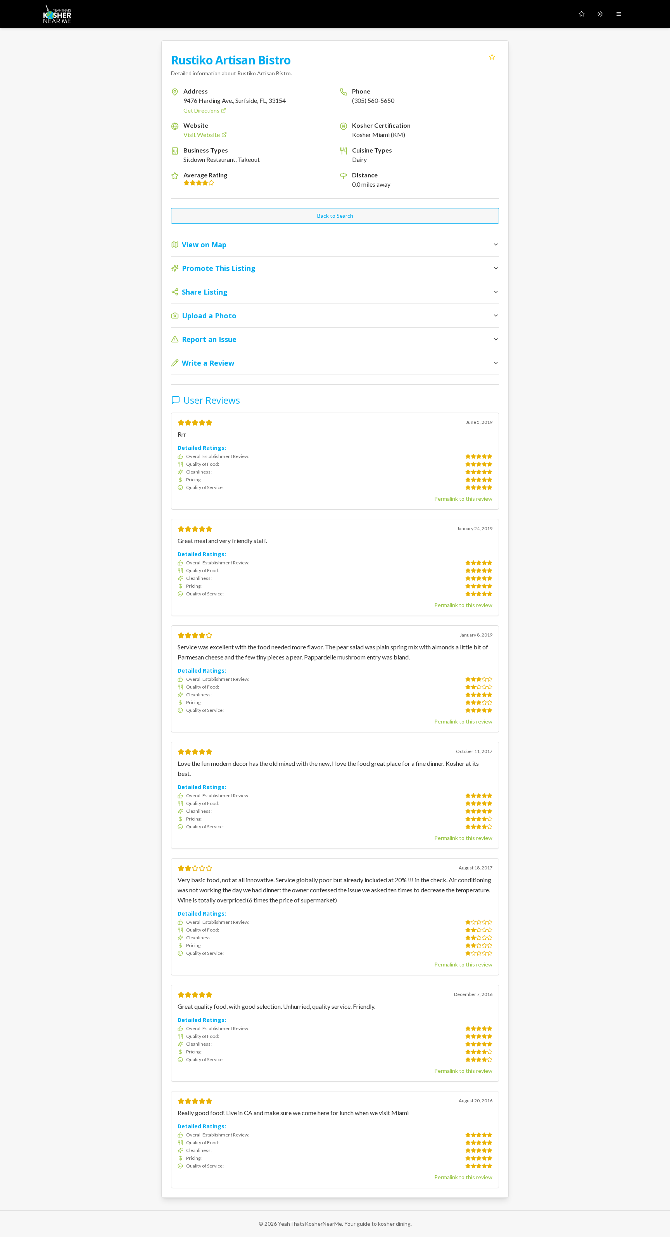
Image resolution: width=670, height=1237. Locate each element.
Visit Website (201, 134)
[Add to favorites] (492, 57)
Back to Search (335, 215)
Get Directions (201, 110)
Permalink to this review (463, 498)
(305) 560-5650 (373, 100)
